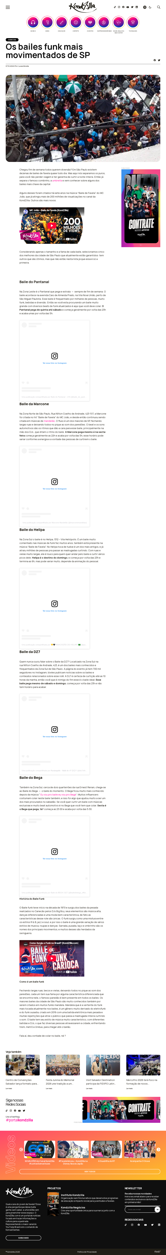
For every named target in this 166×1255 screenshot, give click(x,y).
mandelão (49, 420)
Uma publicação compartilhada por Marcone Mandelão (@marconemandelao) (55, 523)
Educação (61, 31)
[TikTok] (115, 7)
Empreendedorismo (104, 31)
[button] (158, 1149)
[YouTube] (127, 7)
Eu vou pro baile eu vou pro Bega (58, 794)
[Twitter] (132, 7)
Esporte (76, 31)
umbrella (57, 180)
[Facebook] (123, 7)
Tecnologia (133, 31)
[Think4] (157, 1252)
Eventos (90, 31)
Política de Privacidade (87, 1252)
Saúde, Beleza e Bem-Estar (118, 32)
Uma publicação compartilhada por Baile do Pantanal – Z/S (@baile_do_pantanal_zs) (57, 397)
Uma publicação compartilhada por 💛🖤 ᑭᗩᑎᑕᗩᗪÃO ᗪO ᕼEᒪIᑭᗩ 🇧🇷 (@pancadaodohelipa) (60, 645)
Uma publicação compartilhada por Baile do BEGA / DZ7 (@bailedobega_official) (55, 893)
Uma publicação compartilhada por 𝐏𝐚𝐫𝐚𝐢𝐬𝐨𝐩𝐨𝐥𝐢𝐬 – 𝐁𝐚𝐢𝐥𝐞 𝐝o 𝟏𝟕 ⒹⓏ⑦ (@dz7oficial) (55, 771)
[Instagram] (119, 7)
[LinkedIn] (137, 7)
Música (33, 31)
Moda (47, 31)
